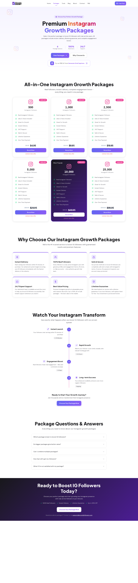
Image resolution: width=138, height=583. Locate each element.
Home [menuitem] (49, 3)
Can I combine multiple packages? (45, 452)
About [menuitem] (75, 3)
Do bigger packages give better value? (47, 444)
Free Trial (122, 3)
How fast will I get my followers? (44, 459)
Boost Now (30, 150)
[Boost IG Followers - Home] (17, 3)
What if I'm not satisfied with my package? (48, 466)
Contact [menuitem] (82, 3)
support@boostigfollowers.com (82, 515)
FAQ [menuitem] (89, 3)
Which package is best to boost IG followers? (49, 437)
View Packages (58, 55)
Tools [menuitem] (63, 3)
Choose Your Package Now (69, 403)
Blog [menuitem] (69, 3)
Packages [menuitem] (56, 3)
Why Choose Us (79, 55)
